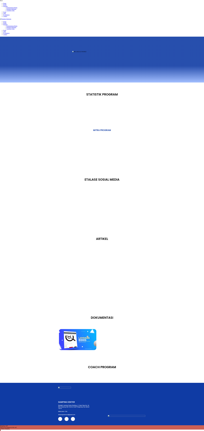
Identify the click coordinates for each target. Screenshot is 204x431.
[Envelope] (73, 419)
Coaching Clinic (10, 10)
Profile (5, 4)
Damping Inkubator (11, 9)
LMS (4, 13)
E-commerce (6, 15)
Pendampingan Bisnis (11, 7)
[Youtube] (67, 419)
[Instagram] (60, 419)
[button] (59, 52)
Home (4, 3)
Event (4, 12)
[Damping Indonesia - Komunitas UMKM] (5, 19)
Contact (5, 16)
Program (5, 6)
